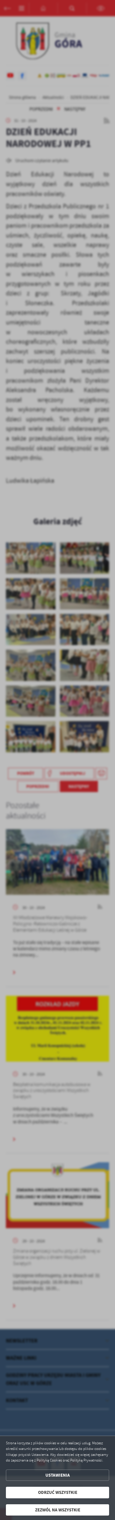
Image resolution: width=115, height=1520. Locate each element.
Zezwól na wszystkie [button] (57, 1510)
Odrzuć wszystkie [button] (57, 1492)
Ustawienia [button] (57, 1475)
